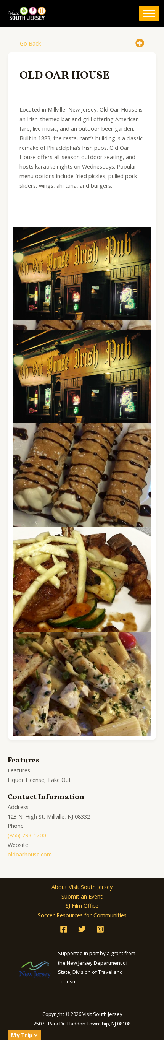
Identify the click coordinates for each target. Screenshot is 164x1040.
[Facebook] (64, 929)
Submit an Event (82, 896)
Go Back (30, 43)
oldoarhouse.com (30, 854)
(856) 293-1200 (27, 835)
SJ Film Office (82, 905)
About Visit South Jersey (82, 886)
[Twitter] (82, 929)
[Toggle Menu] (149, 13)
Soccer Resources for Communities (82, 915)
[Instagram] (100, 929)
